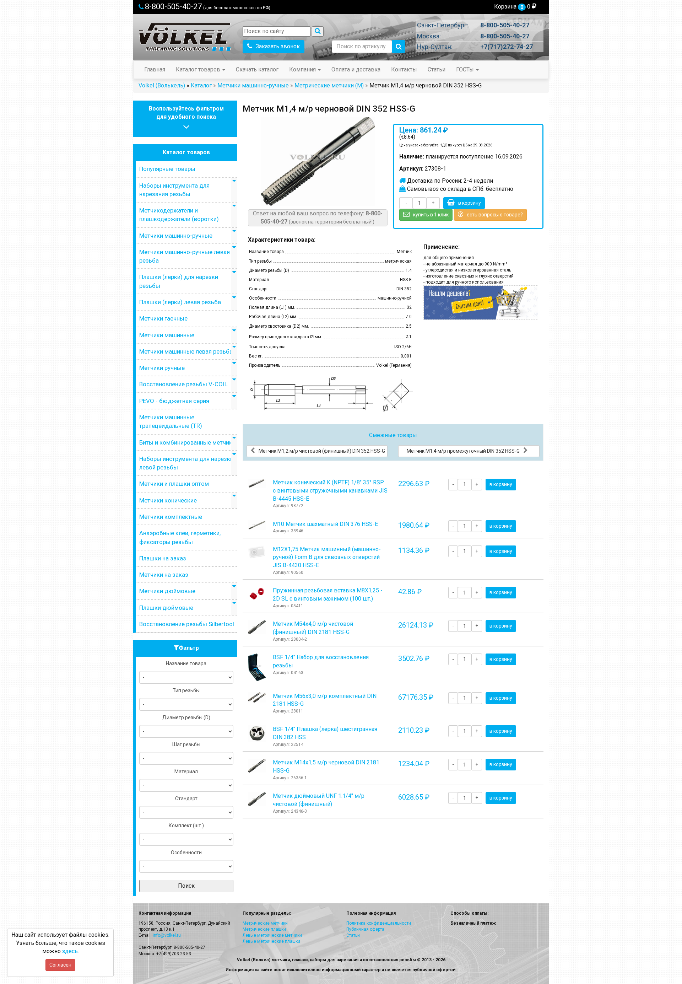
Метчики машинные (166, 335)
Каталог (201, 85)
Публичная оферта (365, 929)
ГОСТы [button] (465, 69)
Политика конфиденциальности (378, 923)
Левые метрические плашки (271, 941)
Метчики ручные (162, 367)
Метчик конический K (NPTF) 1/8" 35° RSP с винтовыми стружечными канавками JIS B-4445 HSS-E (330, 490)
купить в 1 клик (431, 214)
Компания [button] (303, 69)
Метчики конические (168, 500)
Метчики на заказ (163, 574)
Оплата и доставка (355, 69)
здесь (70, 951)
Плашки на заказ (162, 558)
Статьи (436, 69)
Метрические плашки (264, 929)
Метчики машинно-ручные (253, 85)
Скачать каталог (257, 69)
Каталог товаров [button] (199, 69)
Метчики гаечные (163, 318)
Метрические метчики (265, 923)
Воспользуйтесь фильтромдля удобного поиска (186, 112)
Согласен (60, 965)
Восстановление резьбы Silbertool (186, 624)
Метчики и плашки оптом (174, 483)
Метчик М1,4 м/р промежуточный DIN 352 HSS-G (463, 451)
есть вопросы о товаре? (495, 214)
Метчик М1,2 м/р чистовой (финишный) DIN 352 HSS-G (322, 451)
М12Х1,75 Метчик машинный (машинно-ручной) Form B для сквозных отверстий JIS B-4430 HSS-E (327, 557)
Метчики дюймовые (167, 591)
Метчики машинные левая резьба (186, 351)
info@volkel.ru (167, 935)
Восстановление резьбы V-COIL (183, 384)
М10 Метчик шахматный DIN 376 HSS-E (325, 524)
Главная (154, 69)
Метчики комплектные (170, 516)
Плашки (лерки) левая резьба (180, 302)
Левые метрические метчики (272, 935)
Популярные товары (167, 168)
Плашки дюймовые (166, 607)
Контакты (404, 69)
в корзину (469, 203)
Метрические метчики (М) (329, 85)
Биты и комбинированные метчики (187, 442)
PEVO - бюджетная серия (174, 400)
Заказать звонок (278, 46)
